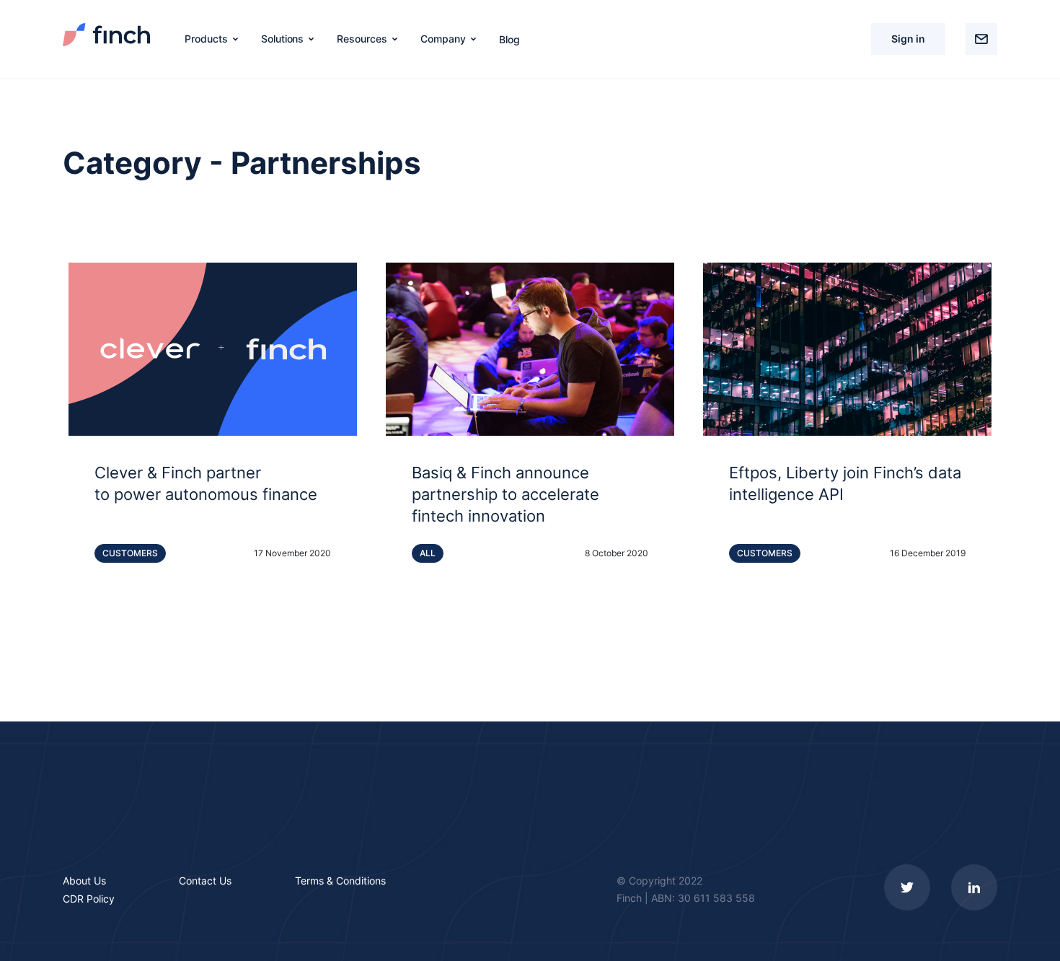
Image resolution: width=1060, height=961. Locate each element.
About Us (84, 880)
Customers (130, 553)
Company (443, 38)
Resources (362, 38)
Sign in (908, 38)
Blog (509, 39)
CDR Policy (89, 898)
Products (206, 38)
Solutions (282, 38)
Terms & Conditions (340, 880)
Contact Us (205, 880)
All (428, 553)
